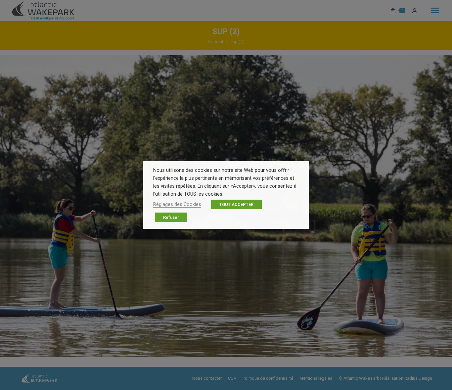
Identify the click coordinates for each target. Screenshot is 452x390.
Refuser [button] (171, 217)
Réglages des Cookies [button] (177, 204)
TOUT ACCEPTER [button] (236, 204)
